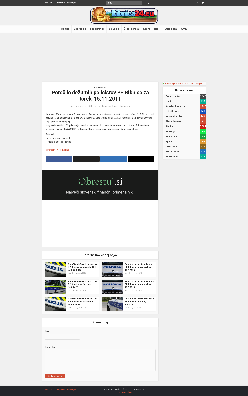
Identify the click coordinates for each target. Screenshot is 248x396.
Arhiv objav (71, 3)
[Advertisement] (124, 57)
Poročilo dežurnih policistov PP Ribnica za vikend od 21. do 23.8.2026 (82, 267)
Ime (47, 331)
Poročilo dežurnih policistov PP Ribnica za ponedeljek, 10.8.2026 (139, 284)
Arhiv (184, 28)
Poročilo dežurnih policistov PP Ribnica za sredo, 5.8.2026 (139, 301)
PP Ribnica (63, 149)
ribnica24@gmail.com (124, 392)
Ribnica (65, 28)
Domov (45, 3)
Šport (146, 28)
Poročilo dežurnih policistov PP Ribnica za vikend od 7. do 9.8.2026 (82, 301)
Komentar (50, 347)
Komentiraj (125, 106)
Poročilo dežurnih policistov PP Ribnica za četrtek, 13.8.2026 (82, 284)
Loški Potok (97, 28)
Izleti (157, 28)
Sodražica (80, 28)
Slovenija (114, 28)
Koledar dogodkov (57, 3)
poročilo (51, 149)
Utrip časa (170, 28)
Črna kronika (131, 28)
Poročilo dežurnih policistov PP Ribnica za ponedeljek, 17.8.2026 (139, 267)
